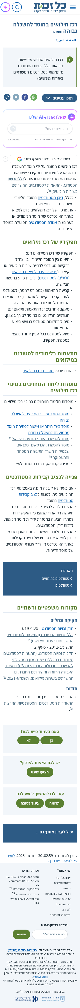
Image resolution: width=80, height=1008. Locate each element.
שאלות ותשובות (62, 883)
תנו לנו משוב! (63, 904)
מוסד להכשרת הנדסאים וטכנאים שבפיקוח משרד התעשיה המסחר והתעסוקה (43, 451)
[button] (73, 7)
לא (28, 740)
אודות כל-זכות (63, 878)
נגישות (66, 888)
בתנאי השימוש (40, 977)
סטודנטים (62, 585)
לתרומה (66, 910)
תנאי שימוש (14, 139)
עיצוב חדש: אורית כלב (27, 894)
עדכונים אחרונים (61, 899)
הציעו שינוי (40, 772)
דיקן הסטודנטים (50, 197)
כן (51, 740)
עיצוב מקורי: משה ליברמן (26, 889)
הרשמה (21, 934)
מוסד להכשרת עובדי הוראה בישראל (40, 438)
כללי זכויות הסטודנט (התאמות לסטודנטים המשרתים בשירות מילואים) (42, 185)
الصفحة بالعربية (66, 40)
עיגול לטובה (30, 803)
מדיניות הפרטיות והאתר (57, 894)
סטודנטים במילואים (38, 370)
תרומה (54, 803)
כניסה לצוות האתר (60, 915)
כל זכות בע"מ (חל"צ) (22, 950)
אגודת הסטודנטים (42, 222)
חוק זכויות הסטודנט (57, 628)
